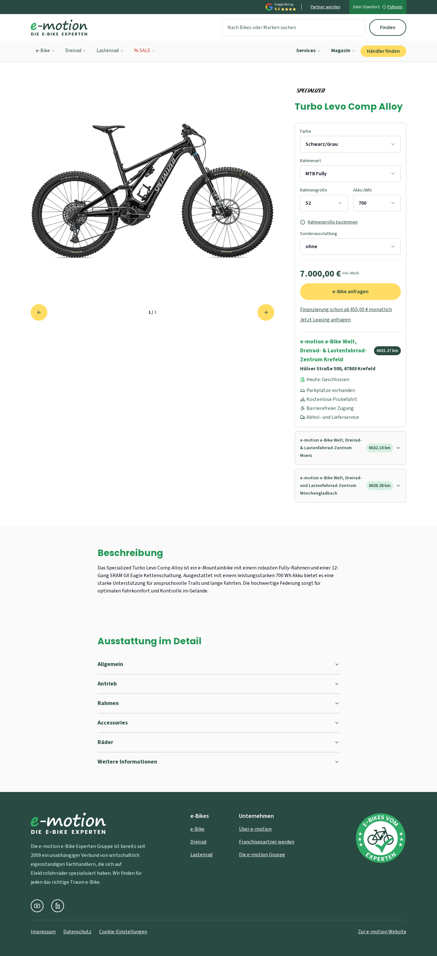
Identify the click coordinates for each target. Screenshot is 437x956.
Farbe (305, 131)
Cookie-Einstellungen (123, 931)
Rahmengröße (313, 190)
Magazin (340, 50)
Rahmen (108, 703)
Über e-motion (255, 829)
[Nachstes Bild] (266, 312)
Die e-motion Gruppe (262, 854)
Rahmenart (310, 161)
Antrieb (107, 684)
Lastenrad (108, 50)
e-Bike (43, 50)
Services (306, 50)
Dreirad (73, 50)
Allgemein (110, 664)
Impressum (43, 931)
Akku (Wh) (362, 190)
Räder (105, 742)
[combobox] (350, 144)
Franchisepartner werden (266, 841)
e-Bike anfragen (350, 291)
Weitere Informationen (127, 762)
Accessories (113, 723)
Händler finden (383, 51)
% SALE (142, 50)
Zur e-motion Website (382, 931)
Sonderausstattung (318, 234)
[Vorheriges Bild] (39, 312)
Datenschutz (77, 931)
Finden (387, 27)
